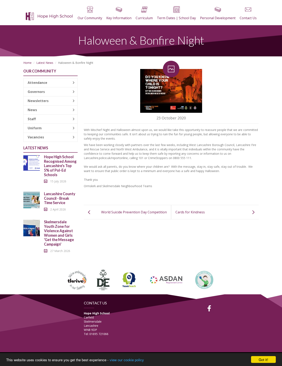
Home (27, 63)
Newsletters (38, 101)
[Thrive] (77, 279)
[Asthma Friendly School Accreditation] (204, 279)
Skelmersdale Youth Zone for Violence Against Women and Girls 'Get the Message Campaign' (59, 233)
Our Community (90, 18)
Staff (32, 119)
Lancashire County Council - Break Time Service (59, 198)
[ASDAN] (166, 279)
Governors (36, 91)
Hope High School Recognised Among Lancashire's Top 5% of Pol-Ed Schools (60, 165)
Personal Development (218, 18)
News (32, 110)
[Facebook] (209, 308)
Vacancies (36, 137)
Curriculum (144, 18)
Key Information (119, 18)
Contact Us (248, 18)
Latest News (44, 63)
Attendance (37, 82)
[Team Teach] (129, 279)
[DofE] (103, 279)
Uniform (35, 128)
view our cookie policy (127, 359)
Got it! (263, 359)
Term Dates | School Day (176, 18)
